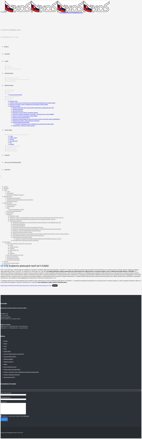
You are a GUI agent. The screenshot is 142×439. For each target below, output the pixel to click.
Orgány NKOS (7, 351)
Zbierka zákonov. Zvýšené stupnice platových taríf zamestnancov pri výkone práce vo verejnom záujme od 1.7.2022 (26, 285)
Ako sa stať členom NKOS (10, 367)
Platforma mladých (8, 359)
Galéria (5, 364)
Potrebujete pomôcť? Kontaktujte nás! (71, 12)
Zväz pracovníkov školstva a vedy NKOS (14, 354)
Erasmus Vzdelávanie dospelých (12, 374)
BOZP (5, 349)
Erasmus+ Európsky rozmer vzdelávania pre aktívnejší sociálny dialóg (21, 372)
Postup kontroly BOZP (9, 377)
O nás (5, 346)
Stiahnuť (55, 285)
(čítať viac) (26, 416)
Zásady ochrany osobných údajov (12, 369)
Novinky (6, 341)
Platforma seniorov (8, 361)
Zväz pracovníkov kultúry (10, 356)
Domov (5, 343)
